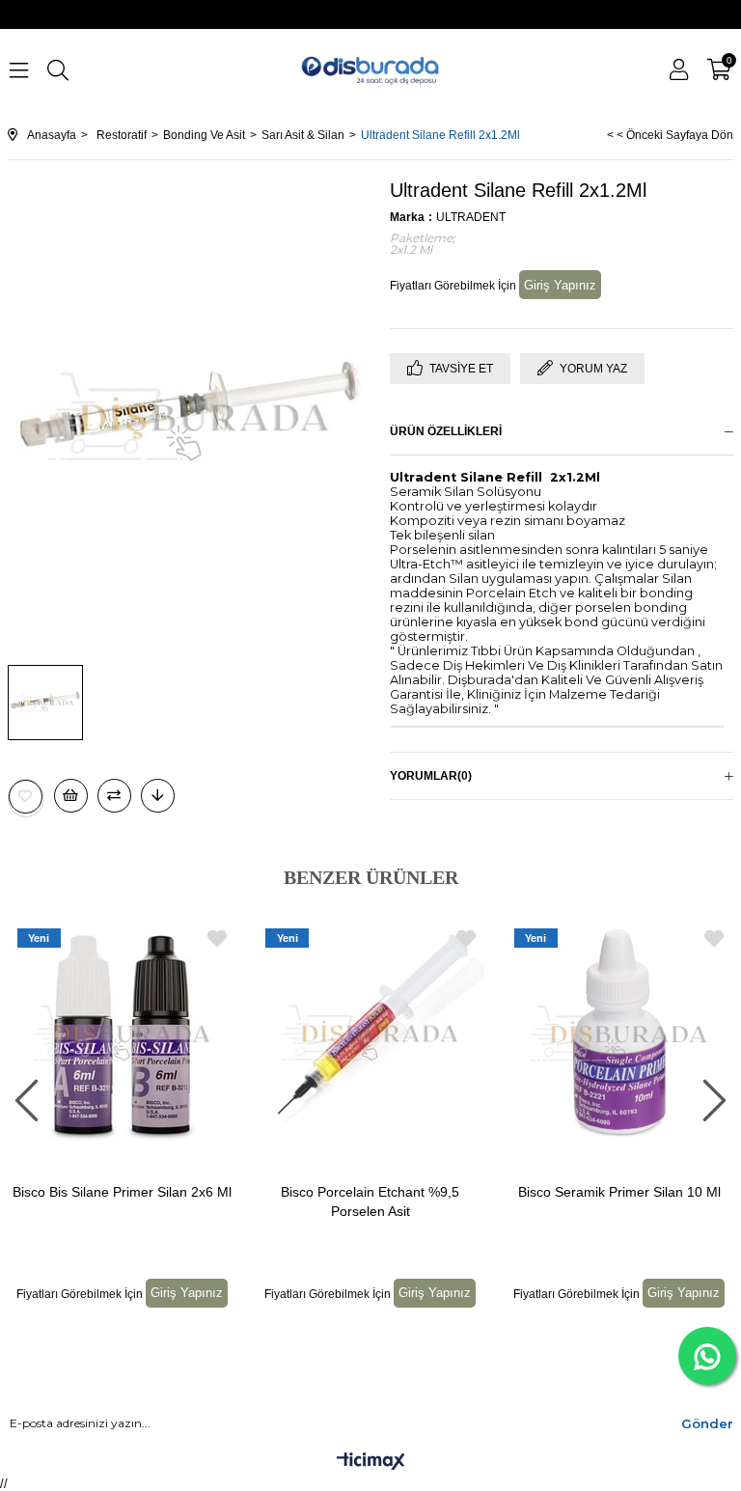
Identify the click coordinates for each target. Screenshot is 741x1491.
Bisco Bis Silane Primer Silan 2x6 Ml (122, 1192)
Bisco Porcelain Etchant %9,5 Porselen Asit (370, 1201)
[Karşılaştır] (114, 796)
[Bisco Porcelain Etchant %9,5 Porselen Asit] (370, 1033)
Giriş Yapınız (560, 285)
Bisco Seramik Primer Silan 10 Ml (619, 1192)
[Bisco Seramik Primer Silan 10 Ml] (619, 1033)
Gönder (707, 1423)
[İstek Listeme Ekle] (71, 796)
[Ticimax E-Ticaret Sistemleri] (371, 1462)
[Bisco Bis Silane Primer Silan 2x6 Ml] (122, 1033)
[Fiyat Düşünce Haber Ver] (158, 796)
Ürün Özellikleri (446, 431)
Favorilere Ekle (217, 938)
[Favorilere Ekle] (26, 797)
